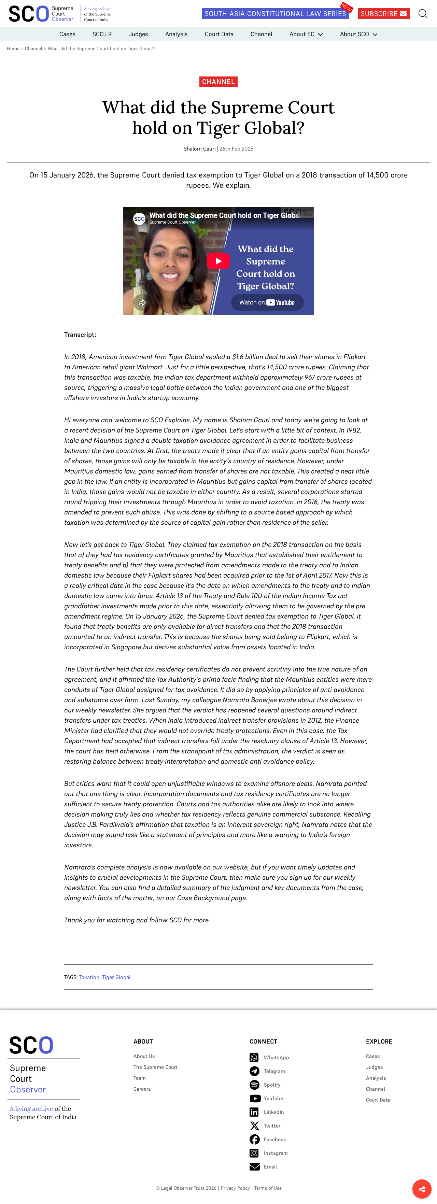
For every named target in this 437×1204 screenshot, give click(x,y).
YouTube (273, 1098)
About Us (144, 1056)
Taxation (89, 977)
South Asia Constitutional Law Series (275, 13)
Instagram (276, 1153)
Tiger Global (116, 977)
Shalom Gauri (200, 148)
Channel (261, 34)
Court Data (219, 34)
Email (270, 1166)
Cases (67, 34)
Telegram (274, 1071)
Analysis (176, 34)
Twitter (272, 1125)
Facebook (275, 1139)
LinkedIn (274, 1112)
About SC (302, 34)
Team (139, 1078)
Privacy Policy (235, 1188)
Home (13, 48)
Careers (142, 1089)
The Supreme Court (155, 1067)
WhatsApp (276, 1057)
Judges (138, 34)
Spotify (272, 1084)
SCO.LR (102, 34)
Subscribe (380, 13)
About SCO (354, 34)
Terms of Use (268, 1188)
